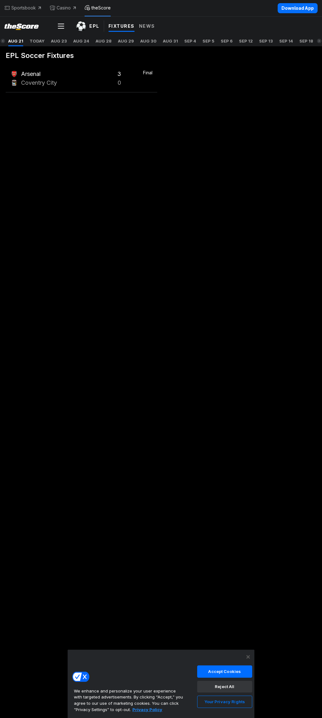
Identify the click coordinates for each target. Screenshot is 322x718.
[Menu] (61, 26)
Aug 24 (81, 40)
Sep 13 (266, 40)
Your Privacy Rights (224, 701)
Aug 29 (126, 40)
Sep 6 (227, 40)
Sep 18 (306, 40)
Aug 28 (104, 40)
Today (37, 40)
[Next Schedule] (319, 41)
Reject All (224, 686)
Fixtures (121, 26)
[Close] (248, 657)
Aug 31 (170, 40)
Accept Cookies (224, 671)
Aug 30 (148, 40)
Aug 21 (15, 40)
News (147, 26)
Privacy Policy (147, 709)
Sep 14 (286, 40)
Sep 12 (246, 40)
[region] (161, 683)
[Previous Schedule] (3, 41)
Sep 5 (208, 40)
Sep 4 (190, 40)
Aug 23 (59, 40)
